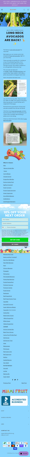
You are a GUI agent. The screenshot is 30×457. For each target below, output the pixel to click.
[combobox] (4, 227)
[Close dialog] (28, 205)
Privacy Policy (24, 235)
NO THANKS (15, 244)
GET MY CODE (15, 240)
